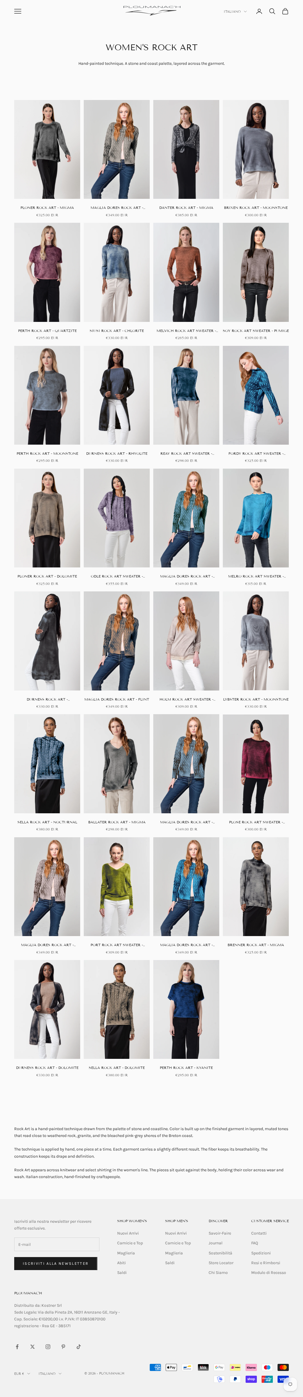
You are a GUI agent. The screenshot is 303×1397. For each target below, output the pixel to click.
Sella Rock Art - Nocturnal (47, 822)
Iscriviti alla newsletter (56, 1263)
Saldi (122, 1272)
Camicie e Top (130, 1243)
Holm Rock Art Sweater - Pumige (186, 699)
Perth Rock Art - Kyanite (186, 1067)
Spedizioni (261, 1253)
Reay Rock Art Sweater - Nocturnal (186, 453)
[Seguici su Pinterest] (63, 1347)
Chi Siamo (218, 1272)
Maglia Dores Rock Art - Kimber (186, 945)
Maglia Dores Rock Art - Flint (116, 699)
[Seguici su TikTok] (79, 1347)
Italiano (232, 11)
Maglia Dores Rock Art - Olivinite (186, 576)
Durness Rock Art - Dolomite (47, 1067)
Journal (216, 1243)
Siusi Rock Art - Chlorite (117, 330)
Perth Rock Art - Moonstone (47, 453)
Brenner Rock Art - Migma (256, 945)
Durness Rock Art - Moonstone (47, 699)
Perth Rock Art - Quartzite (47, 330)
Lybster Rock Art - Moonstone (256, 699)
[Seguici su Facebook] (17, 1347)
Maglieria (126, 1253)
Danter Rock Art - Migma (186, 207)
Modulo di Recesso (268, 1272)
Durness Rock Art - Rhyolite (116, 453)
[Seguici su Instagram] (48, 1347)
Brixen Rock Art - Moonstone (256, 207)
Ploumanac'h (28, 1293)
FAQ (254, 1243)
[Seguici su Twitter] (33, 1347)
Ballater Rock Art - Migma (117, 822)
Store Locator (221, 1262)
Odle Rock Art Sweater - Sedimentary (117, 576)
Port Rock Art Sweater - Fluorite (117, 945)
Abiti (121, 1262)
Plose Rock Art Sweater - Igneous (256, 822)
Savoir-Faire (220, 1233)
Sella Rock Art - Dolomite (117, 1067)
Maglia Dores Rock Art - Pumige (47, 945)
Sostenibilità (220, 1253)
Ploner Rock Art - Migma (47, 207)
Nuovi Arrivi (128, 1233)
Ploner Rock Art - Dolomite (47, 576)
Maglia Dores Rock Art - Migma (117, 208)
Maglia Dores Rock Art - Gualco (186, 822)
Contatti (259, 1233)
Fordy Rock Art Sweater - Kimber (255, 453)
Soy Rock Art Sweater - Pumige (256, 330)
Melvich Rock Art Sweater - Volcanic (186, 331)
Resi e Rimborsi (265, 1262)
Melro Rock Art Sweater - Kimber (256, 576)
